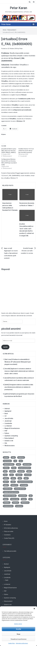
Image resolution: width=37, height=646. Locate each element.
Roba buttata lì (12, 30)
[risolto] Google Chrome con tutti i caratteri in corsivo (27, 250)
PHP (5, 431)
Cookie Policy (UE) (9, 538)
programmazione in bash (25, 482)
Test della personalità (10, 551)
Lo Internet (8, 426)
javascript (21, 471)
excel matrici (27, 464)
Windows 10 (14, 178)
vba (30, 499)
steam (5, 499)
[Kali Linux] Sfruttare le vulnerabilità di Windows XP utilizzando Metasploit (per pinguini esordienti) (17, 362)
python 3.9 (14, 485)
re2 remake (24, 485)
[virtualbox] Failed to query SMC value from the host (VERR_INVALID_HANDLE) (8, 150)
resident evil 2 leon (20, 488)
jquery (29, 471)
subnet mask (14, 499)
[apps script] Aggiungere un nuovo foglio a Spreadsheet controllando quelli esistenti (11, 253)
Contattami (7, 535)
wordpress (19, 506)
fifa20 (13, 468)
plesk (13, 482)
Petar (21, 48)
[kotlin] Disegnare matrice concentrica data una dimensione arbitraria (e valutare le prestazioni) (18, 387)
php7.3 (6, 482)
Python (6, 433)
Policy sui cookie (8, 531)
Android (7, 408)
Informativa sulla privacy (22, 643)
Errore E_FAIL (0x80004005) (11, 175)
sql (30, 495)
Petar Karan (18, 8)
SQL (5, 443)
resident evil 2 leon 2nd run (11, 492)
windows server (8, 506)
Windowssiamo (9, 445)
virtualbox (7, 178)
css (21, 461)
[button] (34, 609)
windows (15, 502)
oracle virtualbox (25, 175)
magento (19, 475)
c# (15, 461)
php (20, 478)
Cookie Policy (11, 643)
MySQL (6, 478)
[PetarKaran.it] (18, 18)
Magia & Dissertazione (12, 428)
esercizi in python (8, 464)
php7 (26, 478)
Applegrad (7, 411)
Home (4, 30)
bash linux (21, 457)
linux (5, 475)
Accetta (18, 629)
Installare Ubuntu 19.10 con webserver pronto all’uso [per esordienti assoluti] (26, 150)
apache (6, 457)
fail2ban (6, 468)
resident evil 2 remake (9, 495)
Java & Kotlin (8, 418)
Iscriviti (5, 347)
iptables (12, 471)
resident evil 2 (7, 488)
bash (13, 457)
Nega (18, 634)
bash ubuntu (7, 461)
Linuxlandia (8, 423)
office (13, 478)
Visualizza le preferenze (18, 639)
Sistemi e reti (8, 441)
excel (18, 464)
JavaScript (7, 421)
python (6, 485)
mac (11, 475)
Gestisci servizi (18, 624)
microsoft (27, 475)
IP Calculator (7, 524)
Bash (6, 413)
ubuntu (24, 499)
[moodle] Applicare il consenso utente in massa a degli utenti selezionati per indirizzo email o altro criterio (19, 371)
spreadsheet (22, 495)
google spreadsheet (24, 468)
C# (5, 416)
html (5, 471)
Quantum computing (11, 436)
